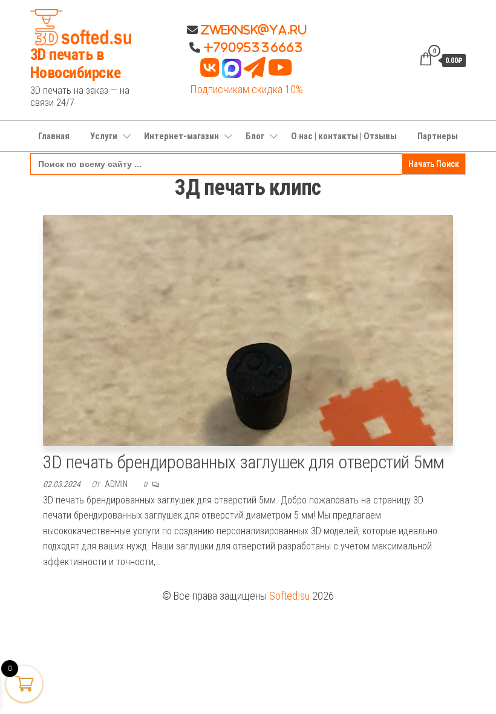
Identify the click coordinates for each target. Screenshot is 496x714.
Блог (255, 136)
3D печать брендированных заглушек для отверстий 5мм (243, 462)
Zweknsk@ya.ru (252, 29)
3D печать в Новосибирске (75, 63)
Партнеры (437, 136)
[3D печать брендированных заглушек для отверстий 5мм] (248, 329)
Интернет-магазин (181, 136)
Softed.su (289, 595)
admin (117, 484)
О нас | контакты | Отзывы (344, 136)
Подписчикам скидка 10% (246, 89)
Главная (54, 136)
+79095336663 (253, 47)
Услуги (103, 136)
